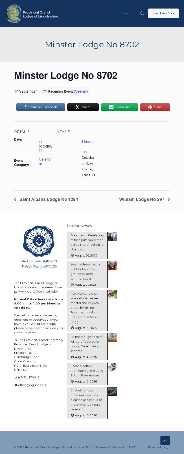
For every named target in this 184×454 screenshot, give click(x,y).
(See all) (81, 91)
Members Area (163, 13)
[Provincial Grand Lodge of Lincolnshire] (33, 13)
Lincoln (88, 141)
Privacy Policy (158, 447)
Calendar (44, 161)
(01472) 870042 (28, 377)
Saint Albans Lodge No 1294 (48, 199)
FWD (132, 447)
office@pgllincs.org (32, 385)
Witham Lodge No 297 (142, 199)
